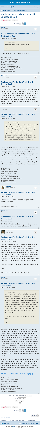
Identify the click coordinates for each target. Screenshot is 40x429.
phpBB (14, 426)
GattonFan (8, 186)
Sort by (16, 398)
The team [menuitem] (32, 423)
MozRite (3, 27)
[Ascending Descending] (20, 401)
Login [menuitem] (37, 6)
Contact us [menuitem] (24, 423)
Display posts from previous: (16, 395)
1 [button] (22, 23)
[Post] (1, 38)
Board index (6, 423)
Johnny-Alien (4, 75)
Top (38, 73)
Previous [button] (20, 24)
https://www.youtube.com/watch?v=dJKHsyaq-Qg (17, 374)
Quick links (6, 6)
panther (8, 230)
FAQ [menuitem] (13, 6)
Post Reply (5, 20)
